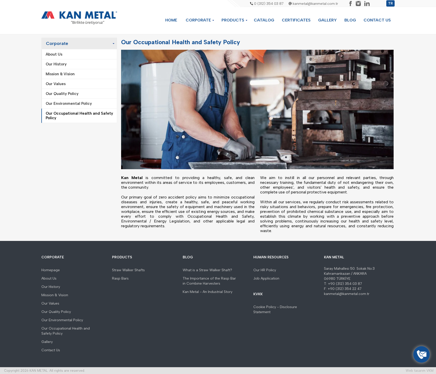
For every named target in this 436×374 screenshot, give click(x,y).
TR (390, 3)
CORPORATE (198, 20)
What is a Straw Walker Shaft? (207, 270)
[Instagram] (358, 3)
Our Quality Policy (56, 312)
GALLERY (327, 20)
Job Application (266, 278)
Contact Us (50, 350)
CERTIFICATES (296, 20)
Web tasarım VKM (419, 370)
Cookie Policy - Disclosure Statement (275, 309)
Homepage (50, 270)
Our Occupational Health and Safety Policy (65, 331)
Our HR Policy (264, 270)
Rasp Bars (120, 278)
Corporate (57, 43)
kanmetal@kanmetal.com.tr (315, 4)
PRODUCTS (233, 20)
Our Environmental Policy (62, 320)
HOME (171, 20)
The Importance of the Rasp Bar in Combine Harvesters (209, 281)
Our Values (50, 303)
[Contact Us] (421, 354)
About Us (49, 278)
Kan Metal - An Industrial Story (207, 292)
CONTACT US (377, 20)
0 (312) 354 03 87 (269, 4)
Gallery (47, 342)
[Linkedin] (367, 3)
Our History (50, 287)
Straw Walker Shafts (128, 270)
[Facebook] (350, 3)
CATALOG (264, 20)
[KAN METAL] (79, 18)
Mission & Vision (54, 295)
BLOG (350, 20)
